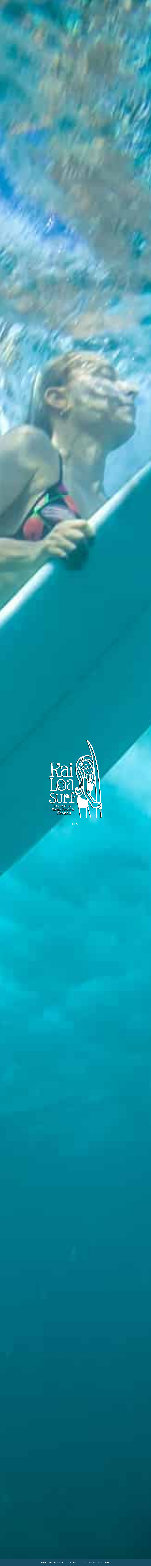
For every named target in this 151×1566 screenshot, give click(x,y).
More (107, 1562)
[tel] (77, 824)
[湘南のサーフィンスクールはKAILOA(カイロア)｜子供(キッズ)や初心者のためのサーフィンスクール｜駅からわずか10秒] (75, 816)
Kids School (71, 1562)
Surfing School (56, 1562)
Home (43, 1562)
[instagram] (73, 824)
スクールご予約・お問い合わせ (91, 1562)
